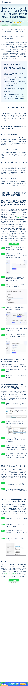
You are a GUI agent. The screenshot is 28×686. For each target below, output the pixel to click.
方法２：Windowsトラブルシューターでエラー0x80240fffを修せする (15, 84)
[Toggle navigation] (25, 2)
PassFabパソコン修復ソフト (10, 573)
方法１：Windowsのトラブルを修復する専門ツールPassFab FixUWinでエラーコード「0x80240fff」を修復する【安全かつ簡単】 (15, 79)
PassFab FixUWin (18, 217)
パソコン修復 (17, 21)
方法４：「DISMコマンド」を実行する (13, 94)
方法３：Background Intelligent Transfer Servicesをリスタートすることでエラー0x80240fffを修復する (14, 89)
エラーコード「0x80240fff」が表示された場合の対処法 (14, 74)
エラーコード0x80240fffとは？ (13, 64)
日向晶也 (7, 21)
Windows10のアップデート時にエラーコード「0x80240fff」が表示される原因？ (15, 68)
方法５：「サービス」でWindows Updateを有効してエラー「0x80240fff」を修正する (15, 97)
